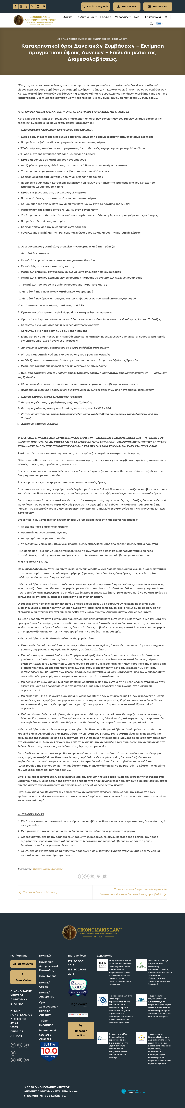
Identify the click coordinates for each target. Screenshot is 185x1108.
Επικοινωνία (153, 16)
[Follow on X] (32, 6)
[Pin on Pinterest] (98, 876)
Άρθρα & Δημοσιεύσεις (72, 39)
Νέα (136, 16)
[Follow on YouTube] (43, 6)
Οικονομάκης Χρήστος (47, 868)
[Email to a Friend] (92, 876)
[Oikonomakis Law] (34, 20)
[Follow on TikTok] (26, 6)
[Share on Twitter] (86, 876)
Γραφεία (105, 16)
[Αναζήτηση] (151, 23)
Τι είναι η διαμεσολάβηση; (39, 892)
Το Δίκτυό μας (85, 16)
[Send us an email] (13, 1060)
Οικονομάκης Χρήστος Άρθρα (107, 39)
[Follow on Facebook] (15, 6)
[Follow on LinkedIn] (38, 6)
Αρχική (67, 16)
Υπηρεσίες (122, 16)
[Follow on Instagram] (21, 6)
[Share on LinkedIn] (104, 876)
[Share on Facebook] (81, 876)
